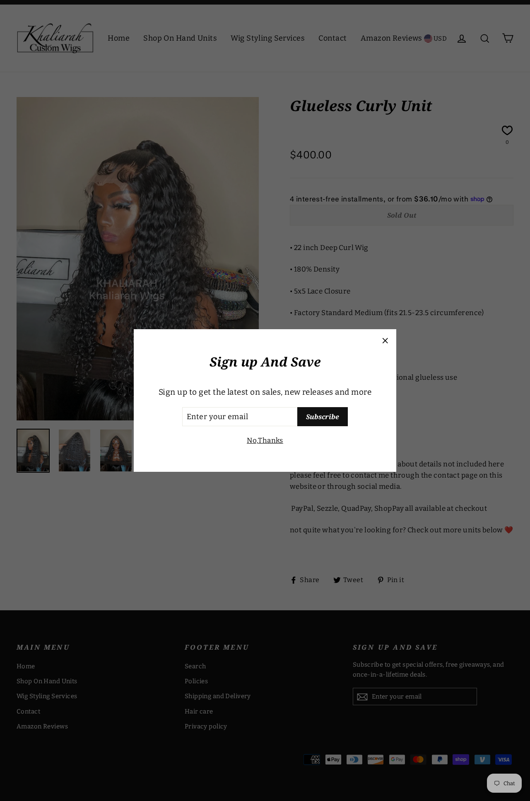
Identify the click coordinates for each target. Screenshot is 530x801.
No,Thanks (265, 440)
